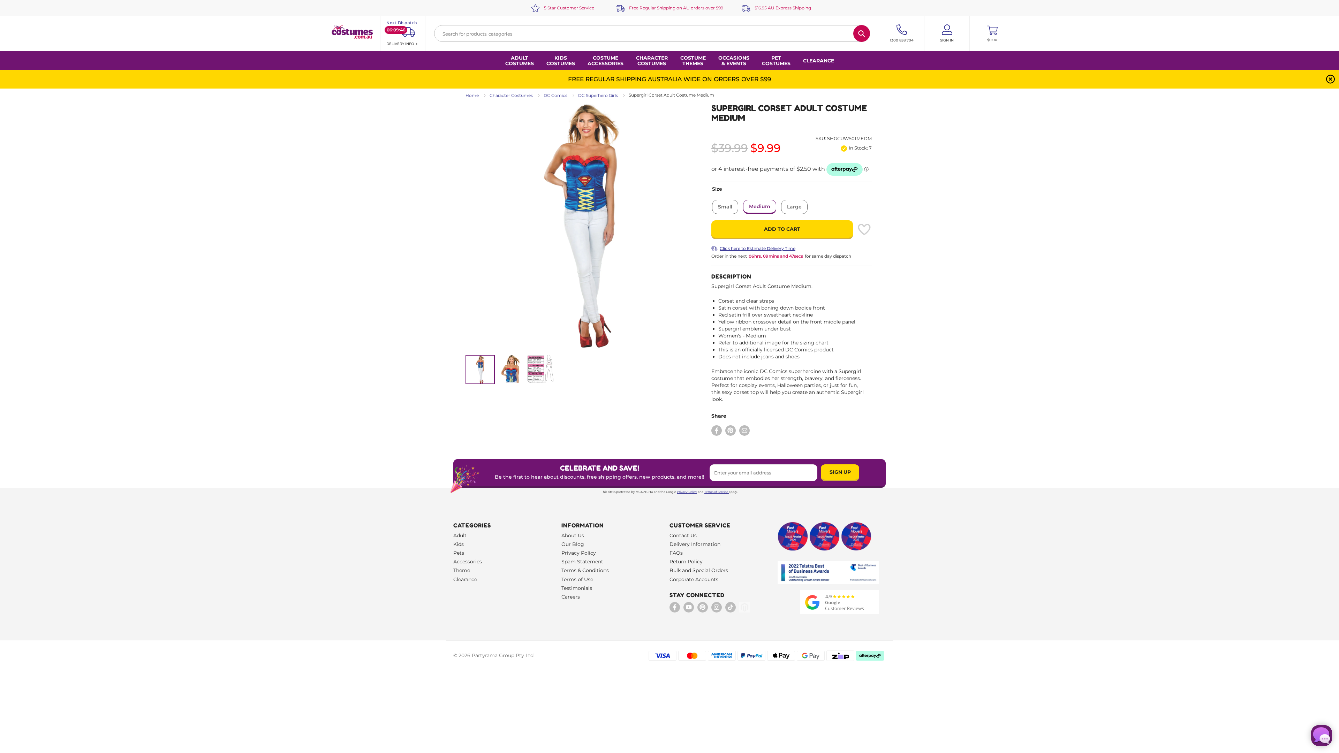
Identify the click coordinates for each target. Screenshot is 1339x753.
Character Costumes (511, 95)
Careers (570, 597)
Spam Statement (582, 561)
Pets (458, 553)
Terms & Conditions (585, 570)
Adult (460, 535)
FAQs (676, 553)
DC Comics (555, 95)
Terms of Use (577, 579)
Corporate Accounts (694, 579)
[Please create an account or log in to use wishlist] (864, 229)
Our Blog (572, 544)
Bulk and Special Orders (699, 570)
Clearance (818, 61)
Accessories (467, 561)
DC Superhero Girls (598, 95)
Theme (461, 570)
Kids (458, 544)
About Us (572, 535)
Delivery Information (695, 544)
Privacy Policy (687, 492)
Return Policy (686, 561)
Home (472, 95)
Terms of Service (716, 492)
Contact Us (683, 535)
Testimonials (576, 588)
